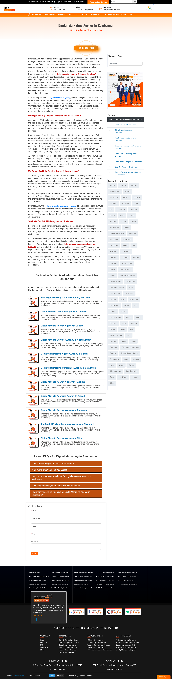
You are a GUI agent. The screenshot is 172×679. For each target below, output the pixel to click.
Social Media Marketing (67, 645)
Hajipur (112, 215)
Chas (112, 383)
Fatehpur (113, 311)
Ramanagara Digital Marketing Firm (39, 576)
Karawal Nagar (115, 317)
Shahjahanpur (115, 293)
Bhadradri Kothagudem (130, 347)
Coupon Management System (126, 645)
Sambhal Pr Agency (34, 572)
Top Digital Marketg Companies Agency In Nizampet (67, 424)
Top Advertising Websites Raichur (105, 584)
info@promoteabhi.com (112, 10)
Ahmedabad (114, 227)
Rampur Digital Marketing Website (105, 572)
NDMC (136, 203)
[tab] (66, 463)
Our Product (97, 14)
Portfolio (84, 14)
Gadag (126, 305)
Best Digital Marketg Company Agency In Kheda (65, 297)
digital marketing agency (59, 97)
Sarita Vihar (129, 293)
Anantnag (113, 251)
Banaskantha (114, 305)
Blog (75, 14)
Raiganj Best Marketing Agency (59, 584)
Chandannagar (115, 371)
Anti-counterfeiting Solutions (126, 640)
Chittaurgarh (130, 281)
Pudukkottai (114, 239)
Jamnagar (113, 347)
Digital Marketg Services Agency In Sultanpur (64, 410)
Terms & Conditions (86, 676)
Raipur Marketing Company (125, 580)
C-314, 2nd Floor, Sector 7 (85, 10)
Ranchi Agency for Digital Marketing (83, 572)
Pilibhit (112, 275)
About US (43, 642)
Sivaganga (114, 197)
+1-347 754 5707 (114, 669)
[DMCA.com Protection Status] (57, 675)
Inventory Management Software (127, 642)
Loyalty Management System (126, 650)
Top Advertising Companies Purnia (105, 588)
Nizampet (125, 203)
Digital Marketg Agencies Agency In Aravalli (63, 396)
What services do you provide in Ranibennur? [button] (52, 463)
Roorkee (113, 341)
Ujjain (122, 215)
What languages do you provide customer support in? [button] (56, 485)
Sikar (131, 329)
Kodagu (133, 221)
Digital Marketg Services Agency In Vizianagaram (66, 340)
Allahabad (134, 299)
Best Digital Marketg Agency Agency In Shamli (64, 354)
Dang (124, 323)
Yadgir (131, 215)
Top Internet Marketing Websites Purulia (84, 588)
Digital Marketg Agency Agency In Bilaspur (62, 325)
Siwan (133, 341)
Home (73, 30)
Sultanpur (113, 203)
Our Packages (64, 14)
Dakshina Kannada (117, 233)
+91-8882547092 (60, 10)
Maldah (131, 365)
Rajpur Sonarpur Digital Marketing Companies (84, 576)
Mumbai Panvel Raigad (129, 353)
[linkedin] (36, 620)
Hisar (128, 335)
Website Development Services (98, 645)
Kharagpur (133, 209)
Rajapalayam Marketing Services (83, 580)
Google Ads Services (66, 652)
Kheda (112, 185)
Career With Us (112, 14)
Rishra (112, 329)
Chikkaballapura (116, 335)
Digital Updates (115, 281)
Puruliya (113, 221)
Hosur (112, 365)
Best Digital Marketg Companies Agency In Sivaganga (68, 368)
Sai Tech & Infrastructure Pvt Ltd (19, 675)
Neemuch (113, 257)
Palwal (122, 329)
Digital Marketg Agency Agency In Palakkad (63, 382)
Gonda (123, 221)
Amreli (138, 317)
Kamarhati (121, 209)
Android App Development (96, 642)
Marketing (37, 14)
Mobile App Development (96, 647)
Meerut (125, 245)
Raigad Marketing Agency (81, 584)
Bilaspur (134, 185)
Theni (131, 287)
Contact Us (126, 14)
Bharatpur (113, 263)
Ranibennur (81, 30)
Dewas (123, 341)
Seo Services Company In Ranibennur (128, 162)
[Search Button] (140, 63)
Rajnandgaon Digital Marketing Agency (128, 576)
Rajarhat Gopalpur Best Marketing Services (61, 580)
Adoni (121, 365)
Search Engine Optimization (69, 640)
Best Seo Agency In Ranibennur (126, 167)
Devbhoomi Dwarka (117, 287)
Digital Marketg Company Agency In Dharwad (64, 311)
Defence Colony (125, 269)
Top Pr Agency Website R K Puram (38, 588)
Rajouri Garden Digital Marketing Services (106, 576)
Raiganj (128, 317)
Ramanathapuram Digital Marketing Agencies (128, 572)
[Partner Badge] (150, 8)
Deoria (123, 299)
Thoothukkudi (127, 263)
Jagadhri (113, 353)
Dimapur (125, 257)
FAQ (41, 645)
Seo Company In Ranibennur (125, 125)
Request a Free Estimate (98, 2)
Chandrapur (126, 251)
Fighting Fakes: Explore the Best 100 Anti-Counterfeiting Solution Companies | (63, 1)
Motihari (136, 257)
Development (50, 14)
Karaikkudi (114, 245)
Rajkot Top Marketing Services (37, 580)
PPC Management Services (69, 642)
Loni (135, 305)
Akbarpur (136, 359)
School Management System (126, 647)
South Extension (131, 371)
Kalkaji (126, 227)
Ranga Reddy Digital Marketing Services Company (61, 572)
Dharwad (123, 185)
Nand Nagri (123, 377)
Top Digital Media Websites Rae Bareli (128, 584)
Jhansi (112, 269)
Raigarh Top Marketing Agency (37, 584)
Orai (133, 245)
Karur (126, 359)
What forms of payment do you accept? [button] (49, 470)
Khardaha (135, 377)
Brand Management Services (69, 647)
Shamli (127, 191)
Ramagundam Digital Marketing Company (61, 576)
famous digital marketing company (61, 206)
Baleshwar (127, 239)
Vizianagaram (115, 191)
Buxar (123, 311)
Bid (111, 209)
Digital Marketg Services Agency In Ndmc (62, 438)
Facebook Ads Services (67, 650)
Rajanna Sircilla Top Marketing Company (106, 580)
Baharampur (114, 359)
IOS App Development (95, 640)
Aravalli (137, 197)
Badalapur (113, 323)
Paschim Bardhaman (127, 275)
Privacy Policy (73, 676)
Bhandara (132, 233)
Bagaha (113, 299)
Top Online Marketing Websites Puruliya (61, 588)
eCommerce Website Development (99, 650)
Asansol (134, 323)
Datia (112, 377)
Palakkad (126, 197)
